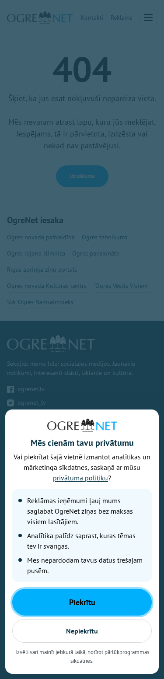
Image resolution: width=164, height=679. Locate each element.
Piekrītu (82, 602)
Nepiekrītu (82, 630)
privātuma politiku (80, 477)
